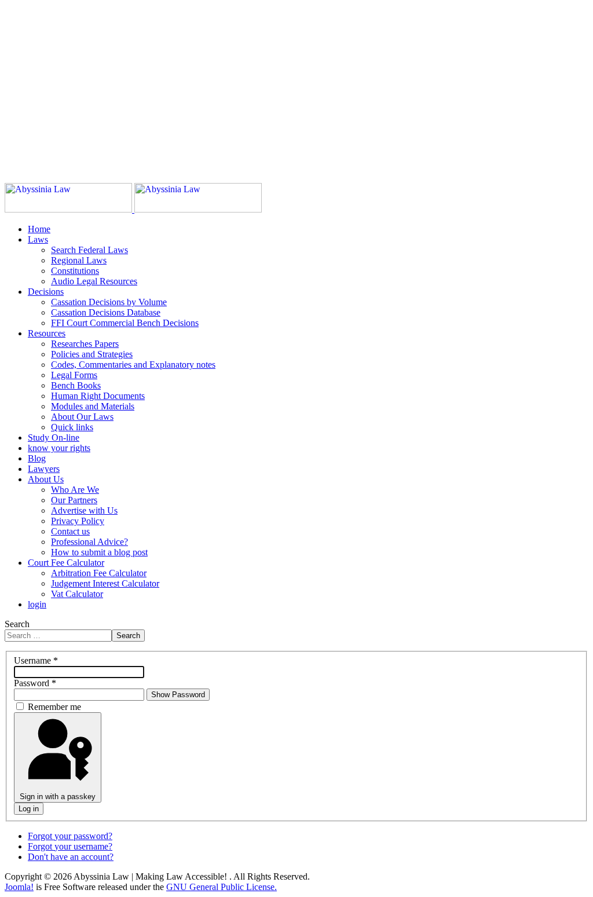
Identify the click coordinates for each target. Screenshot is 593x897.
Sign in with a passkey (58, 796)
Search (17, 624)
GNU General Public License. (221, 887)
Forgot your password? (70, 836)
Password (35, 683)
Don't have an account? (71, 857)
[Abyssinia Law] (133, 209)
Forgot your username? (70, 846)
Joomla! (19, 887)
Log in (29, 808)
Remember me (54, 707)
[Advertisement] (296, 86)
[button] (38, 239)
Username (36, 660)
